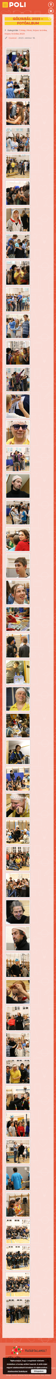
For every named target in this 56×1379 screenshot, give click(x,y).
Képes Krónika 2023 (15, 33)
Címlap (22, 30)
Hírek (29, 30)
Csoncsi (12, 38)
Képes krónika (40, 30)
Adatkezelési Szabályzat (17, 1371)
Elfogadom (39, 1371)
